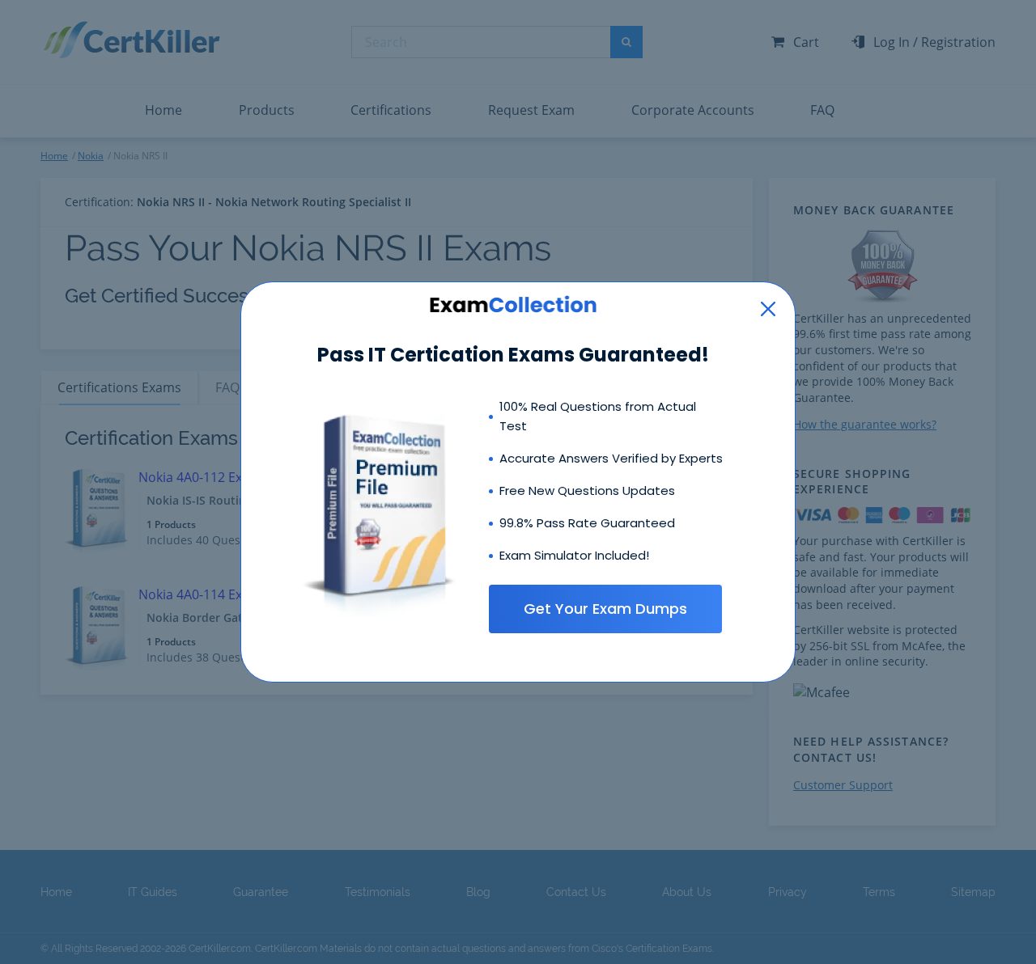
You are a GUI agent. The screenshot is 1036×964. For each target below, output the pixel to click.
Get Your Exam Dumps (605, 608)
